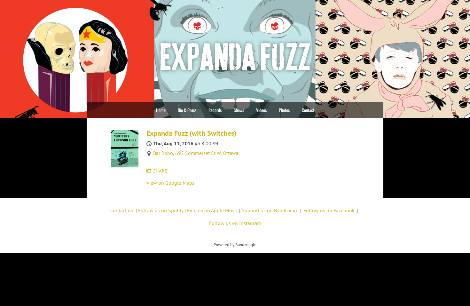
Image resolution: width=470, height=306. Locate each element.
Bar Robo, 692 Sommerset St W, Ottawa (196, 153)
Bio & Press (187, 110)
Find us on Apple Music (212, 210)
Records (215, 110)
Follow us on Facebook (329, 210)
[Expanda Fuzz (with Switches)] (124, 165)
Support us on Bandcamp (269, 210)
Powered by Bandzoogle (235, 244)
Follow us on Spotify (160, 210)
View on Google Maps (170, 183)
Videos (261, 110)
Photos (284, 110)
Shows (239, 110)
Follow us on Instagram (235, 223)
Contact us (121, 210)
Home (161, 110)
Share (160, 171)
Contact (308, 110)
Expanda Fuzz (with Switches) (191, 133)
